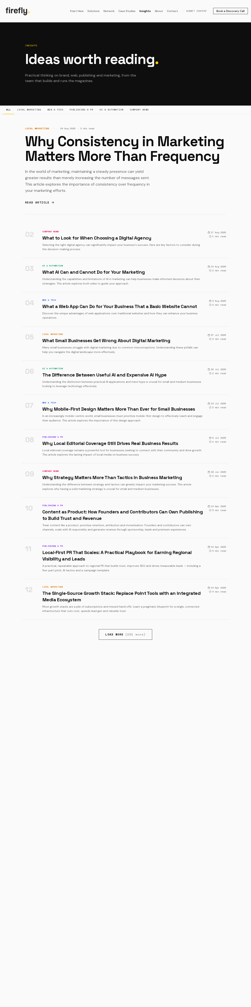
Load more (125, 634)
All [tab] (8, 109)
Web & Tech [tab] (55, 109)
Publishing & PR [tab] (82, 109)
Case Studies (127, 11)
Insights (145, 11)
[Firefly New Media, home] (17, 11)
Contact (172, 11)
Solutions (93, 11)
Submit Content (196, 11)
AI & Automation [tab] (112, 109)
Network (109, 11)
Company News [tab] (139, 109)
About (159, 11)
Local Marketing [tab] (29, 109)
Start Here (77, 11)
